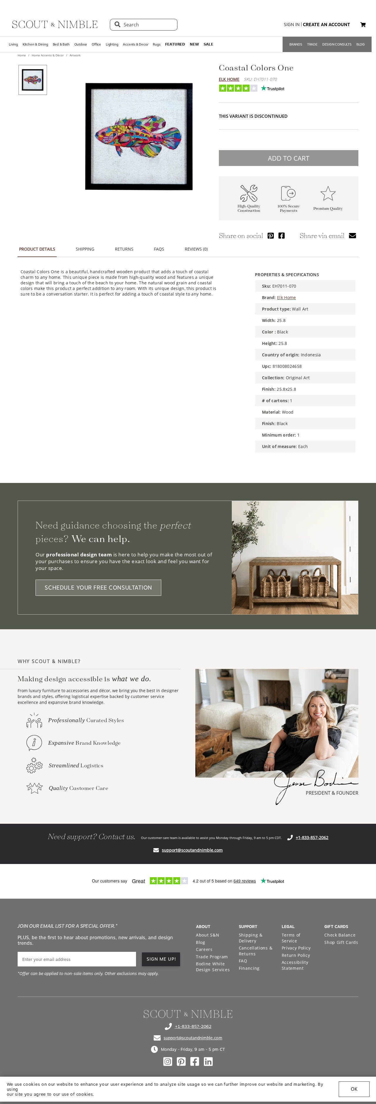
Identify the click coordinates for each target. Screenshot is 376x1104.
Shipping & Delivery (251, 938)
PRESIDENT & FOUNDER (332, 793)
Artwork (74, 55)
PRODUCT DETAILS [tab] (37, 249)
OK (354, 1089)
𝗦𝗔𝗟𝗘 (208, 44)
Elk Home (229, 79)
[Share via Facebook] (281, 235)
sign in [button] (292, 24)
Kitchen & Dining (35, 44)
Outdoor (80, 44)
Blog (200, 942)
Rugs (156, 44)
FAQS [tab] (159, 249)
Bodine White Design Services (213, 966)
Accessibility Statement (295, 965)
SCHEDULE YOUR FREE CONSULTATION (98, 587)
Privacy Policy (296, 948)
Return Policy (296, 955)
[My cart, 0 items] (363, 25)
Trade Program (212, 956)
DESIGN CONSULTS (337, 44)
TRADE (312, 44)
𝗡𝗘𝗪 (194, 44)
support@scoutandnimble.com (192, 850)
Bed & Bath (61, 44)
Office (96, 44)
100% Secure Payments (289, 208)
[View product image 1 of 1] (32, 79)
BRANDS (295, 44)
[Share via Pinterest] (271, 235)
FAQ (243, 961)
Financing (249, 968)
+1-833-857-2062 (312, 837)
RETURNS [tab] (124, 249)
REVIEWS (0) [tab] (196, 249)
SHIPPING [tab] (85, 249)
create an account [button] (326, 24)
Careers (204, 949)
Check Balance (339, 935)
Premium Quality (328, 209)
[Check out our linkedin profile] (208, 1062)
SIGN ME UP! (161, 959)
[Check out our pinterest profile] (181, 1062)
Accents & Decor (135, 44)
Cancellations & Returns (256, 951)
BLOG (360, 44)
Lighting (112, 44)
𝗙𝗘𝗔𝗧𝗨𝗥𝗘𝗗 (175, 44)
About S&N (207, 935)
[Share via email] (352, 235)
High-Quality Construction (249, 208)
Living (13, 44)
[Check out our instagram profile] (167, 1062)
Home (22, 55)
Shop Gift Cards (341, 942)
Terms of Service (291, 938)
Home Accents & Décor (48, 55)
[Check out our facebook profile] (194, 1062)
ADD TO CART (288, 158)
